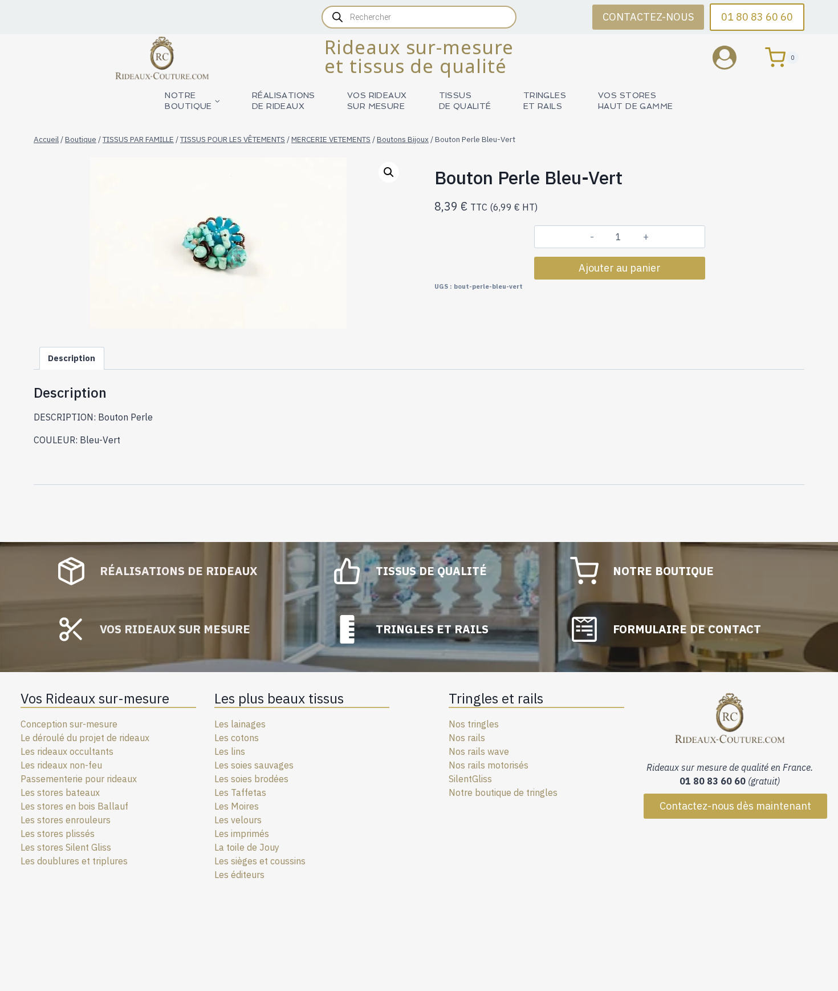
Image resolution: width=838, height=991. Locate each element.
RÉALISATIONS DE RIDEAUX (283, 101)
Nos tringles (474, 724)
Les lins (229, 751)
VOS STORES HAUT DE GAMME (635, 101)
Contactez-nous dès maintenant (735, 805)
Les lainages (240, 724)
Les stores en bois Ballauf (74, 806)
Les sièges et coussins (260, 861)
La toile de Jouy (246, 847)
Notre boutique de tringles (503, 792)
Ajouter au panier (620, 267)
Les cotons (236, 737)
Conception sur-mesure (69, 724)
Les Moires (236, 806)
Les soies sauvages (254, 765)
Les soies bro (241, 778)
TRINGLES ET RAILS (544, 101)
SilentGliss (470, 778)
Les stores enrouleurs (66, 820)
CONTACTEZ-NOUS (648, 16)
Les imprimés (241, 833)
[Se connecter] (733, 57)
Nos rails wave (479, 751)
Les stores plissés (58, 833)
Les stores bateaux (60, 792)
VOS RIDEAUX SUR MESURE (377, 101)
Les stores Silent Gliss (66, 847)
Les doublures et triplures (74, 861)
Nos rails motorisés (488, 765)
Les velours (238, 820)
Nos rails (467, 737)
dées (278, 778)
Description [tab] (71, 358)
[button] (389, 172)
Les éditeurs (239, 874)
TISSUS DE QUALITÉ (465, 101)
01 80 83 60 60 (757, 16)
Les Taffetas (240, 792)
